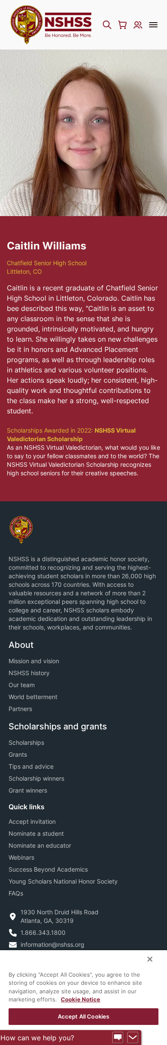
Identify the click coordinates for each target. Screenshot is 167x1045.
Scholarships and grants (58, 726)
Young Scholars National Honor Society (63, 881)
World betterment (33, 696)
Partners (20, 708)
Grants (18, 754)
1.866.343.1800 (43, 932)
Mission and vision (34, 660)
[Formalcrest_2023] (21, 529)
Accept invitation (32, 821)
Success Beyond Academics (48, 869)
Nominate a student (36, 833)
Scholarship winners (36, 778)
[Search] (107, 25)
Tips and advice (31, 766)
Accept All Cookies (83, 1016)
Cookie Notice (80, 999)
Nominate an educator (40, 845)
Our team (22, 684)
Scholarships (26, 742)
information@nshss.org (52, 944)
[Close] (149, 959)
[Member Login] (138, 25)
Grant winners (28, 790)
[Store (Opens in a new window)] (122, 25)
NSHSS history (29, 672)
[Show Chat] (117, 1038)
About (21, 645)
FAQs (16, 893)
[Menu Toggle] (153, 25)
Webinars (21, 857)
